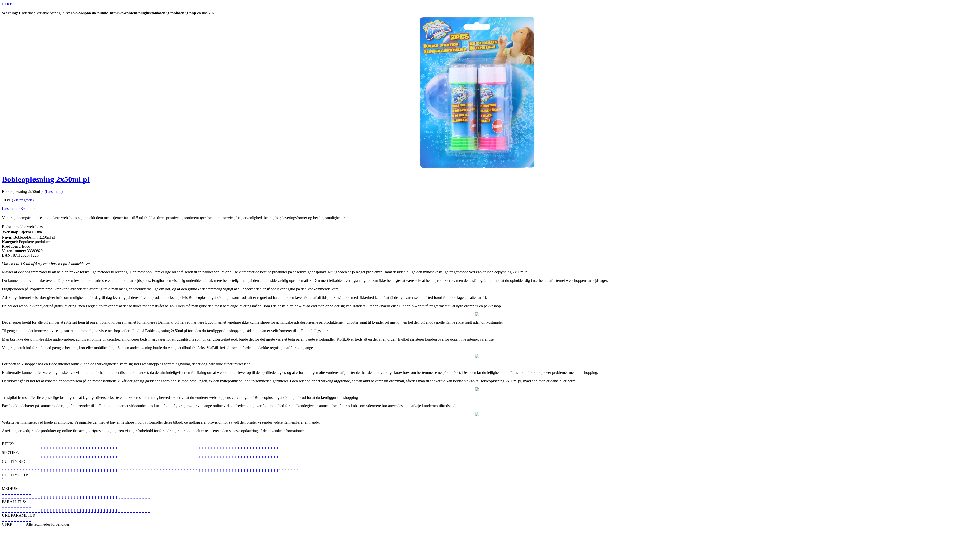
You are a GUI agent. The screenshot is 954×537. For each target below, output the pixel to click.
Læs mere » (11, 208)
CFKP (7, 4)
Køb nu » (27, 208)
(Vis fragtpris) (23, 200)
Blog (19, 524)
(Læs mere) (54, 191)
